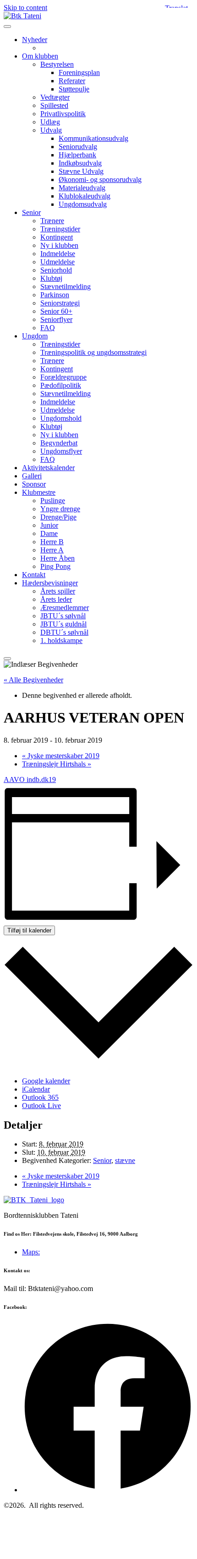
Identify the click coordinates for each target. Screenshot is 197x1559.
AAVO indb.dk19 (30, 779)
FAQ (47, 328)
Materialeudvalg (82, 188)
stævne (125, 1160)
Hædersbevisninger (50, 583)
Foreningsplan (79, 72)
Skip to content (25, 7)
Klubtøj (51, 278)
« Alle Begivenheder (33, 680)
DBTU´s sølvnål (64, 632)
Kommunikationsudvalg (93, 138)
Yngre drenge (60, 509)
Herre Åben (57, 558)
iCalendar (36, 1089)
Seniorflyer (56, 319)
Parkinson (54, 295)
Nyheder (34, 39)
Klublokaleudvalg (84, 196)
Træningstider (60, 229)
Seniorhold (56, 270)
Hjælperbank (77, 155)
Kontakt (33, 575)
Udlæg (50, 122)
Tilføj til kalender (29, 930)
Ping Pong (55, 566)
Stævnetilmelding (65, 286)
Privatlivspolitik (63, 114)
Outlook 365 (40, 1097)
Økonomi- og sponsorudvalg (100, 179)
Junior (49, 525)
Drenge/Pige (58, 517)
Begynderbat (58, 443)
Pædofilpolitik (60, 385)
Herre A (52, 550)
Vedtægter (55, 97)
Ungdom (35, 336)
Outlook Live (41, 1105)
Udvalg (51, 130)
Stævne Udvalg (81, 171)
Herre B (52, 542)
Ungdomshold (61, 418)
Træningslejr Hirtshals (56, 764)
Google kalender (46, 1081)
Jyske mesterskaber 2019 (60, 756)
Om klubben (40, 56)
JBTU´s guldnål (63, 624)
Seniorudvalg (78, 146)
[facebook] (107, 1490)
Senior (31, 212)
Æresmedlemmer (64, 607)
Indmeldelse (57, 253)
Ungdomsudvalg (83, 204)
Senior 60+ (56, 311)
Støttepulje (74, 89)
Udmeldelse (57, 262)
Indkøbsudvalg (80, 163)
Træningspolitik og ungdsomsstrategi (93, 352)
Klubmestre (38, 492)
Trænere (52, 221)
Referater (72, 81)
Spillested (54, 105)
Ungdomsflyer (61, 451)
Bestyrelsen (57, 64)
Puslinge (52, 500)
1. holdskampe (61, 640)
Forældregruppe (63, 377)
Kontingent (56, 237)
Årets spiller (57, 591)
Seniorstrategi (60, 303)
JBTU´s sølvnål (63, 616)
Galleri (32, 476)
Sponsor (34, 484)
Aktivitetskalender (48, 467)
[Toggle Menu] (7, 26)
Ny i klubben (59, 245)
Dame (49, 533)
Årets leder (56, 599)
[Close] (7, 658)
